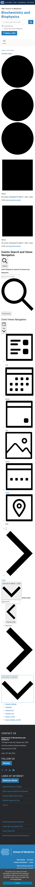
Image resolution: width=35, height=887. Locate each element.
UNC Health (21, 859)
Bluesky (6, 763)
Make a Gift (10, 33)
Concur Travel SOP (8, 831)
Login (31, 862)
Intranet (30, 859)
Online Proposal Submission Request (15, 791)
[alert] (17, 179)
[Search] (30, 22)
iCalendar (8, 707)
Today (3, 580)
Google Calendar (11, 704)
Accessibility (8, 2)
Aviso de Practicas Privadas (25, 868)
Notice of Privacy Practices (25, 865)
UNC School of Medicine (11, 9)
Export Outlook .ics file (13, 720)
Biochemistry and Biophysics (15, 15)
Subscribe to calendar (9, 677)
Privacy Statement (20, 862)
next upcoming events (13, 200)
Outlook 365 (9, 710)
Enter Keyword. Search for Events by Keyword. (15, 271)
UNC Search (30, 2)
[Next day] (19, 576)
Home (3, 50)
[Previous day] (6, 529)
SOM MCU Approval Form (11, 800)
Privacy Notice (17, 879)
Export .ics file (10, 717)
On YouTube (13, 770)
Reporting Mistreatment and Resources (15, 836)
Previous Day (10, 622)
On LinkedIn (10, 770)
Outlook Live (9, 713)
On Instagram (6, 770)
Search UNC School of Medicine (13, 29)
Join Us (5, 805)
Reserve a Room (10, 780)
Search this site (8, 26)
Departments (22, 2)
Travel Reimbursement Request (13, 822)
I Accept (17, 883)
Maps (15, 2)
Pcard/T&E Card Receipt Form (12, 826)
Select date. (26, 598)
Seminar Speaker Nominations (12, 796)
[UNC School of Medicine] (17, 852)
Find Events (6, 314)
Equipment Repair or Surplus (12, 787)
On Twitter (2, 770)
